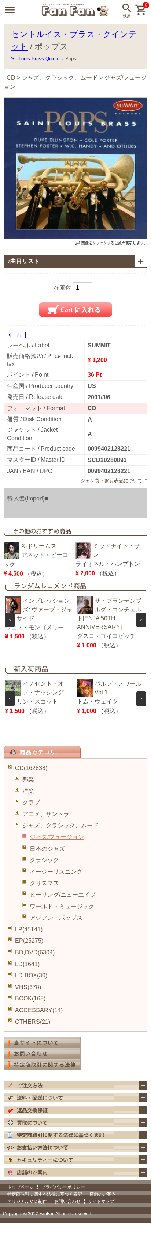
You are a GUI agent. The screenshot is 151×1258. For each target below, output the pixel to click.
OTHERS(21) (32, 1022)
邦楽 (28, 779)
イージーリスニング (56, 872)
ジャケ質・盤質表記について (112, 480)
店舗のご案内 (102, 1194)
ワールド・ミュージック (62, 906)
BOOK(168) (30, 998)
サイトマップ (101, 1201)
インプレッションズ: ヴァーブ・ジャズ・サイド (39, 609)
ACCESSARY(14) (39, 1010)
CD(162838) (31, 768)
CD (11, 78)
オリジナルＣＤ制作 (27, 1201)
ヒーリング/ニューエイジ (63, 895)
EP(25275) (29, 941)
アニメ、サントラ (45, 814)
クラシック (44, 860)
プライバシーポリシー (63, 1187)
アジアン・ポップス (56, 918)
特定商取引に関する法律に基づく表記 (44, 1194)
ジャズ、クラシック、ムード (60, 825)
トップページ (20, 1187)
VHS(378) (28, 987)
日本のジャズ (47, 849)
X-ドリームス (38, 546)
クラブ (31, 802)
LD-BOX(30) (31, 975)
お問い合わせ (67, 1201)
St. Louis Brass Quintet (36, 58)
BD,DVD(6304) (35, 952)
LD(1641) (27, 964)
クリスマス (44, 883)
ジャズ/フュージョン (57, 837)
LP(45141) (29, 929)
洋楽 (28, 791)
